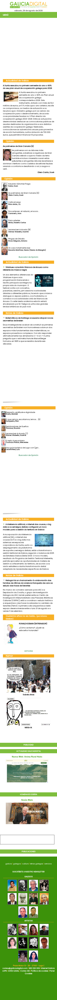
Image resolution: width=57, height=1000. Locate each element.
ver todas (28, 651)
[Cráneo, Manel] (12, 935)
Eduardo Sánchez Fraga (19, 184)
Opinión (10, 141)
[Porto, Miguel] (33, 949)
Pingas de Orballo (16, 238)
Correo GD (25, 971)
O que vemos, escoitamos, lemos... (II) (23, 419)
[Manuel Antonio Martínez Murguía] (22, 891)
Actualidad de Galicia (17, 80)
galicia (8, 863)
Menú (5, 14)
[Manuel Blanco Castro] (33, 891)
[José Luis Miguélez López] (22, 918)
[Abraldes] (44, 935)
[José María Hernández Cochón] (33, 904)
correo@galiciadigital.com (14, 968)
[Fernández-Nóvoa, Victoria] (12, 949)
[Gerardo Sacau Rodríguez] (33, 918)
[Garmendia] (44, 949)
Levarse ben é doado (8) (19, 229)
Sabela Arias (28, 694)
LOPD (4, 971)
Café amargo (9, 146)
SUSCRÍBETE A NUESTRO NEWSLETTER (28, 871)
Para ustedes (14, 220)
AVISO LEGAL (13, 971)
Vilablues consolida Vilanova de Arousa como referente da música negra (25, 268)
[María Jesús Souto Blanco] (44, 891)
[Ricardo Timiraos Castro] (12, 891)
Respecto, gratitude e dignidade (20, 412)
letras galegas (36, 863)
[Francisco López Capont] (22, 904)
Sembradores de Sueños (17, 426)
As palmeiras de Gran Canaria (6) (23, 193)
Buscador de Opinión (28, 257)
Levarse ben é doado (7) (17, 433)
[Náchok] (22, 949)
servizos (48, 863)
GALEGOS (28, 876)
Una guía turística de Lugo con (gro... (23, 447)
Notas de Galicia (14, 313)
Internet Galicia (48, 968)
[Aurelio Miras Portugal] (44, 904)
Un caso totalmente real (19, 248)
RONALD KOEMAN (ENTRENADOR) (33, 623)
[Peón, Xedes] (22, 962)
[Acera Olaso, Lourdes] (33, 962)
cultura (25, 863)
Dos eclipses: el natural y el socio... (23, 211)
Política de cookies (39, 971)
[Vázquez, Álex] (22, 935)
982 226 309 (34, 968)
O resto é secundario (15, 440)
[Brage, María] (33, 935)
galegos (17, 863)
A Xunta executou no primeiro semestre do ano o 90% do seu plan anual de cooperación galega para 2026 (27, 86)
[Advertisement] (28, 48)
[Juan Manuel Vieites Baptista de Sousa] (12, 904)
